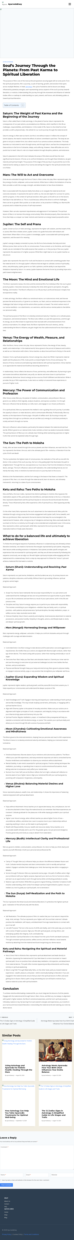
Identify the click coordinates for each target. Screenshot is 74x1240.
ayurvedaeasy (10, 1075)
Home (6, 1212)
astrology (29, 87)
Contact (6, 1204)
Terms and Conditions (31, 1234)
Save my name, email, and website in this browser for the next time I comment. (25, 1180)
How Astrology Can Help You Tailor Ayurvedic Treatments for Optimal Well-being (17, 1114)
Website (54, 1175)
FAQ (5, 1206)
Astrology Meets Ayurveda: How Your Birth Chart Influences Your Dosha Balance (57, 1020)
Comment (4, 1147)
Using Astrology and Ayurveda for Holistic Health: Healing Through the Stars (18, 1068)
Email (28, 1175)
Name (3, 1175)
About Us (7, 1201)
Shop (5, 1215)
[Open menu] (70, 4)
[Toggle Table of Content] (22, 105)
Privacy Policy (6, 1234)
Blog (5, 1217)
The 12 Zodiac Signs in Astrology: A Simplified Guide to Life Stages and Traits (17, 1020)
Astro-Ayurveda (8, 61)
